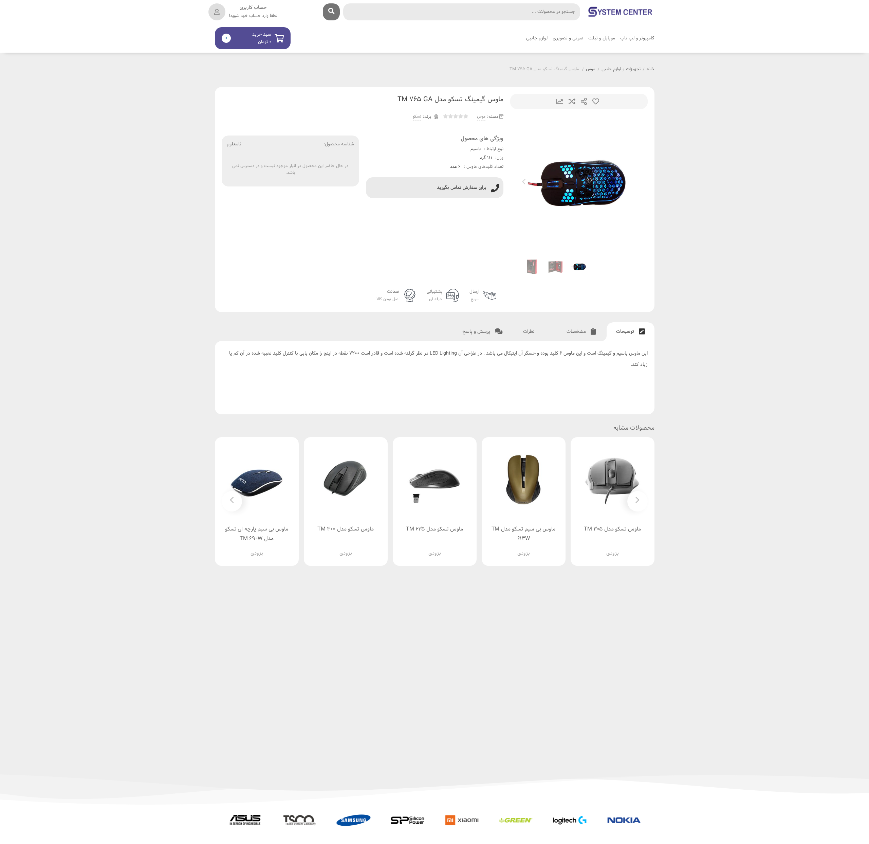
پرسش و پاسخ (477, 332)
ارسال (584, 101)
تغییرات (559, 101)
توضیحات (625, 332)
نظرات (529, 332)
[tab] (630, 331)
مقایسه (572, 101)
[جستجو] (331, 11)
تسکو (417, 116)
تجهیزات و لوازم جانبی (621, 69)
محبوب (595, 101)
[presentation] (523, 183)
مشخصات (577, 332)
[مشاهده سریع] (619, 548)
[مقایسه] (606, 548)
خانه (650, 69)
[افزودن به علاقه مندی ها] (593, 548)
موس (590, 69)
